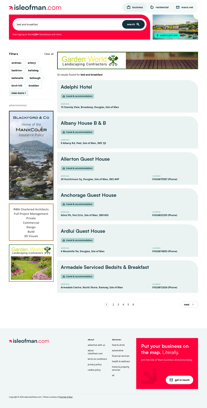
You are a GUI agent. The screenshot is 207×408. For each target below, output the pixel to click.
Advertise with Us (96, 345)
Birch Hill (17, 85)
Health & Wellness (121, 361)
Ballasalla (17, 78)
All (113, 375)
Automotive (117, 350)
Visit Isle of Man (66, 397)
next (186, 304)
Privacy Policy (95, 364)
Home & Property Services (120, 368)
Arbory (32, 62)
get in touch (182, 380)
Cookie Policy (94, 369)
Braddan (34, 85)
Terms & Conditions (97, 358)
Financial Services (120, 355)
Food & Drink (118, 345)
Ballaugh (35, 78)
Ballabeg (33, 70)
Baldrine (17, 70)
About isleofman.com (95, 352)
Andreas (16, 62)
